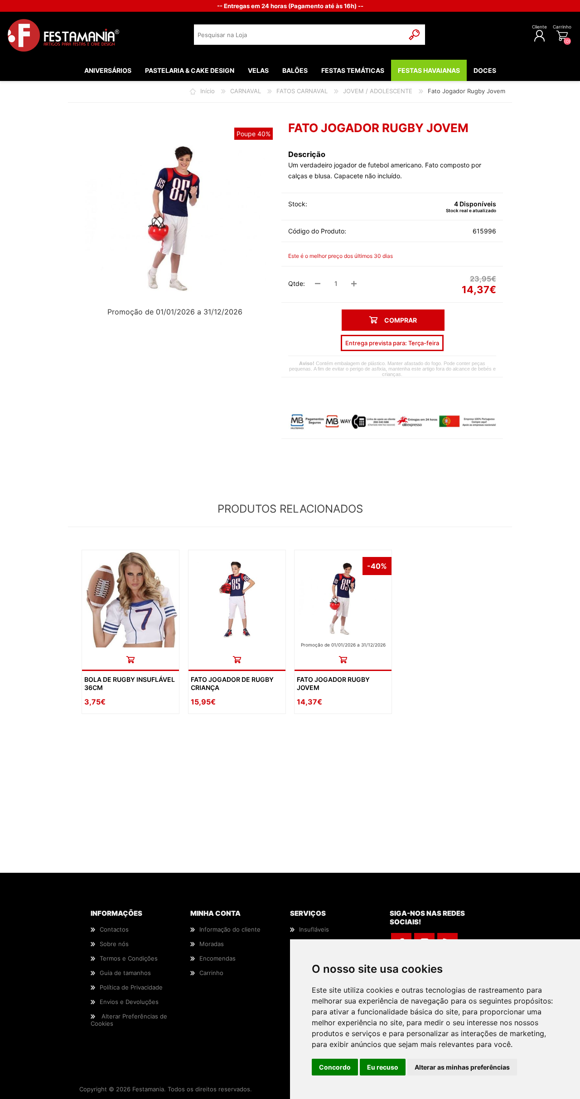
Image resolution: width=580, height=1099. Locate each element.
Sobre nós (114, 943)
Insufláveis (314, 929)
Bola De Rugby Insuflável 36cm (129, 683)
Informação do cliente (230, 929)
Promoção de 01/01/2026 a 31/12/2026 (174, 311)
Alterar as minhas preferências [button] (462, 1067)
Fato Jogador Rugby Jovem (333, 683)
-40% (377, 566)
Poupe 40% (254, 134)
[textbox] (299, 34)
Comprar (130, 659)
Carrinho (562, 26)
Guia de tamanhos (125, 972)
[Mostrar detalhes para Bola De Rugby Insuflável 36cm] (130, 598)
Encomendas (217, 958)
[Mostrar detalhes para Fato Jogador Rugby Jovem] (343, 598)
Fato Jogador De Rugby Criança (232, 683)
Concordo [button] (335, 1067)
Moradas (211, 943)
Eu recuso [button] (382, 1067)
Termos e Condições (129, 958)
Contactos (114, 929)
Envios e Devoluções (129, 1001)
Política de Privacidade (131, 987)
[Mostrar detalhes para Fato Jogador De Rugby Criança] (236, 598)
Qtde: (296, 283)
